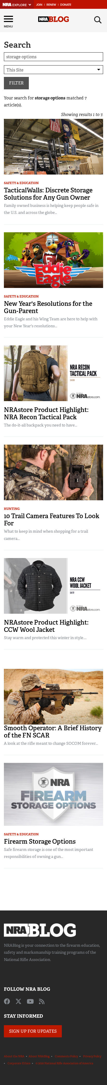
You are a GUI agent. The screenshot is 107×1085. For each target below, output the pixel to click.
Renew (51, 4)
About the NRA (14, 1056)
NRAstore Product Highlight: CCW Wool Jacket (46, 626)
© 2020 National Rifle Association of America (64, 1063)
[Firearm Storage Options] (53, 794)
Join (39, 4)
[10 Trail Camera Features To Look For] (53, 472)
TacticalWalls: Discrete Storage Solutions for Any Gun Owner (48, 193)
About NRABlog (39, 1056)
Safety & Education (21, 183)
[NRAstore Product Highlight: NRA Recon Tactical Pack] (53, 373)
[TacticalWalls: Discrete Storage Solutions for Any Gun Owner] (53, 146)
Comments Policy (66, 1056)
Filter (16, 83)
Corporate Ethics (19, 1063)
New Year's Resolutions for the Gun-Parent (48, 307)
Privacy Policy (92, 1056)
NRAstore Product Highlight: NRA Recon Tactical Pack (46, 413)
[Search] (98, 20)
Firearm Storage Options (40, 841)
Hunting (12, 509)
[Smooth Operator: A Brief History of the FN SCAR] (53, 696)
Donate (65, 4)
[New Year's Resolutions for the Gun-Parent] (53, 259)
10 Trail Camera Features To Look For (51, 519)
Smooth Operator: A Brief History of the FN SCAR (53, 731)
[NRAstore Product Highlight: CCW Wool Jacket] (53, 585)
